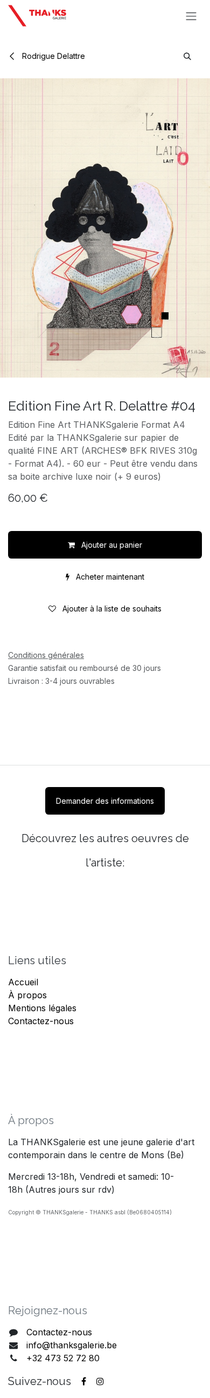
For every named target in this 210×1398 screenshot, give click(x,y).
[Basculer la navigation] (191, 15)
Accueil (23, 982)
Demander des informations (105, 800)
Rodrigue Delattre (52, 56)
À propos (27, 995)
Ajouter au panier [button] (110, 544)
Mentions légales (42, 1008)
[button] (187, 56)
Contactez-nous (41, 1021)
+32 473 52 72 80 (63, 1358)
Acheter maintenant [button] (109, 576)
